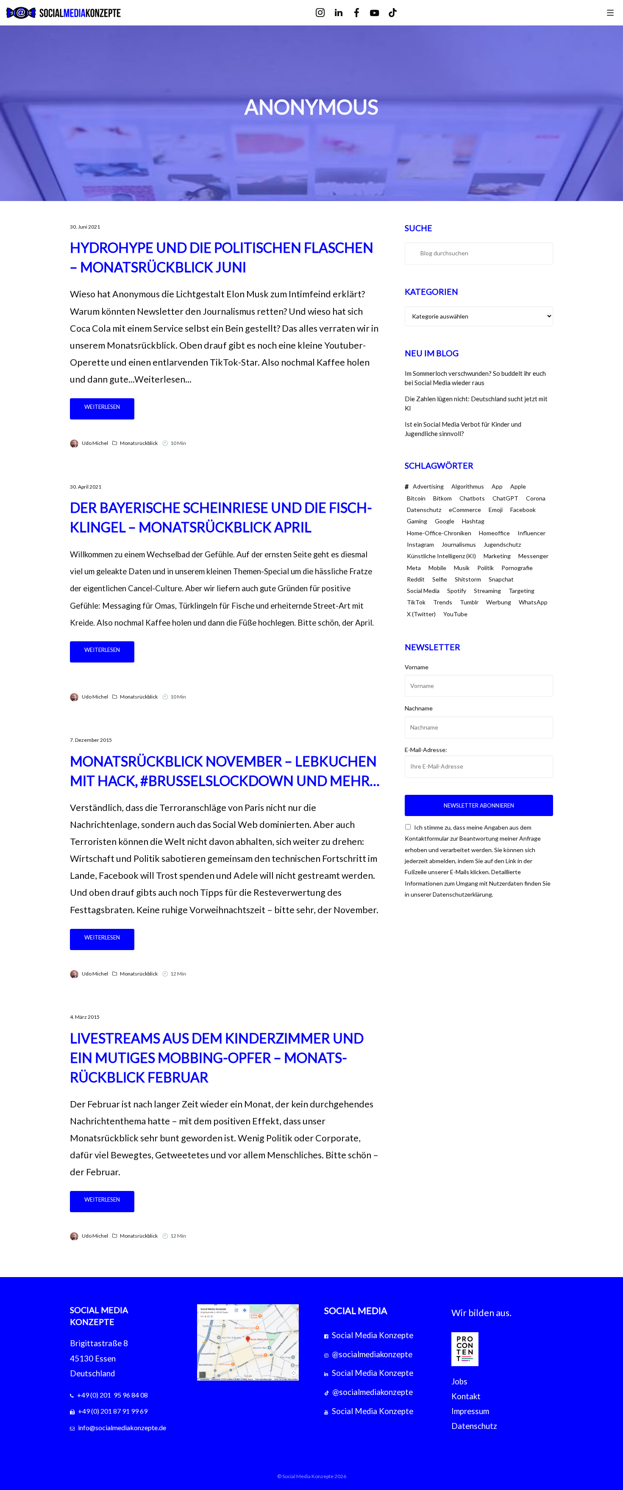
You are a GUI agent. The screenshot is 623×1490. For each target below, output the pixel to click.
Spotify (456, 590)
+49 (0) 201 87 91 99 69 (112, 1411)
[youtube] (380, 13)
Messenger (533, 555)
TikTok (416, 602)
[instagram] (326, 13)
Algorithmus (467, 486)
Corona (535, 498)
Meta (414, 567)
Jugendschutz (502, 544)
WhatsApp (533, 602)
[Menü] (610, 12)
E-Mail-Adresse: (426, 749)
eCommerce (465, 509)
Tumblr (469, 602)
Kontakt (466, 1396)
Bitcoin (416, 498)
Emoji (496, 509)
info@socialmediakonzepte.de (122, 1427)
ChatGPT (505, 498)
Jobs (459, 1381)
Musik (462, 567)
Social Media (423, 590)
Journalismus (459, 544)
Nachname (419, 708)
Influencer (531, 533)
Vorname (416, 667)
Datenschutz (424, 509)
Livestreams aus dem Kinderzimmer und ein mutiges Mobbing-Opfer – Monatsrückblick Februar (217, 1057)
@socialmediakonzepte (372, 1354)
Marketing (497, 555)
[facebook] (362, 13)
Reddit (416, 579)
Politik (485, 567)
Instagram (420, 544)
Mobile (437, 567)
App (497, 486)
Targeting (521, 590)
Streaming (487, 590)
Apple (518, 486)
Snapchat (501, 579)
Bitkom (442, 498)
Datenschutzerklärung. (463, 894)
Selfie (439, 579)
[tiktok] (398, 13)
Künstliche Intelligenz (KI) (441, 555)
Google (444, 521)
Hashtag (473, 521)
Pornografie (517, 567)
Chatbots (472, 498)
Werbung (498, 602)
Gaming (417, 521)
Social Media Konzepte (372, 1335)
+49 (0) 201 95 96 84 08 (112, 1395)
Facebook (523, 509)
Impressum (470, 1411)
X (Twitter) (421, 614)
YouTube (455, 614)
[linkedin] (344, 13)
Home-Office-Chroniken (439, 533)
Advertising (428, 486)
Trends (442, 602)
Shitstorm (468, 579)
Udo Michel (95, 443)
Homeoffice (494, 533)
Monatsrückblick (139, 443)
